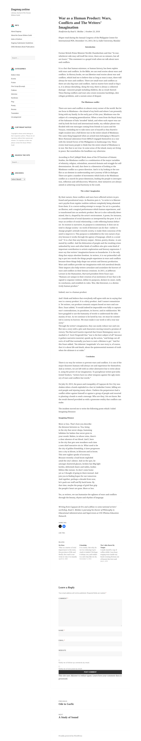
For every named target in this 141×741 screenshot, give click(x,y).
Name (62, 630)
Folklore (14, 90)
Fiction (13, 82)
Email (62, 640)
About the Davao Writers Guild (21, 35)
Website (62, 650)
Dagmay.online (20, 9)
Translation (15, 113)
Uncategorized (16, 117)
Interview (14, 94)
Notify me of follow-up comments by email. (74, 662)
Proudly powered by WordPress (70, 736)
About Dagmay (16, 31)
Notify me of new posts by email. (70, 669)
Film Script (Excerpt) (18, 86)
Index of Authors (16, 39)
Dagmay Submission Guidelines (22, 43)
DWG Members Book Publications (22, 47)
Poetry (13, 105)
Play (12, 102)
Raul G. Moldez (76, 31)
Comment (63, 598)
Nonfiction (14, 98)
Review (13, 109)
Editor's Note (15, 75)
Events (13, 79)
